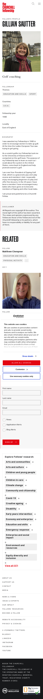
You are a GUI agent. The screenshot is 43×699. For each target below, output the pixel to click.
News (8, 420)
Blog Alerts (11, 430)
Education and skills (15, 94)
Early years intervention (19, 514)
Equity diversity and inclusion (17, 557)
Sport (33, 94)
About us (7, 578)
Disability (11, 509)
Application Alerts (14, 425)
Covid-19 (11, 498)
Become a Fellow (11, 613)
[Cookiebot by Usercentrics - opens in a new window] (13, 316)
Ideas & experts (10, 601)
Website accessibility (14, 619)
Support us (8, 582)
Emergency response (17, 530)
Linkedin (6, 638)
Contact (6, 586)
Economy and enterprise (19, 519)
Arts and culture (15, 467)
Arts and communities (18, 462)
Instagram (7, 642)
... (27, 260)
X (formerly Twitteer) (13, 630)
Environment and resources (15, 546)
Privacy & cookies (12, 623)
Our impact (8, 605)
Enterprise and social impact (17, 536)
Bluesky (6, 634)
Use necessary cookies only (21, 376)
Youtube (6, 650)
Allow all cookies (21, 363)
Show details (27, 356)
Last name (7, 398)
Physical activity (13, 260)
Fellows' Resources (13, 609)
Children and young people (20, 472)
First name (7, 388)
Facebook (7, 646)
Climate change (14, 485)
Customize (20, 369)
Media (5, 590)
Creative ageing (14, 504)
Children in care (14, 480)
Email (5, 408)
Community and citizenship (21, 491)
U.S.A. (6, 105)
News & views (9, 597)
